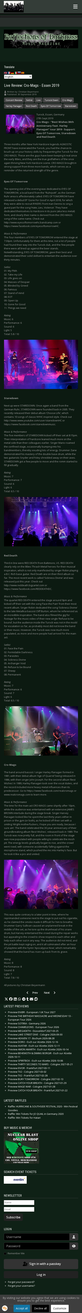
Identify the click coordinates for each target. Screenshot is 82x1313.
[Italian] (16, 72)
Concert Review (14, 100)
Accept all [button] (22, 1308)
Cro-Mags (67, 100)
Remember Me (16, 1253)
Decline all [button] (40, 1308)
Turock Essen (51, 100)
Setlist (29, 100)
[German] (12, 72)
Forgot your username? (21, 1285)
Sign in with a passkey (45, 1264)
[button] (6, 999)
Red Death (31, 106)
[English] (5, 72)
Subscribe (13, 1217)
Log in (41, 1275)
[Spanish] (23, 72)
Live (38, 100)
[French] (9, 72)
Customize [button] (59, 1308)
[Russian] (19, 72)
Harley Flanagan (14, 106)
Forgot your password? (21, 1282)
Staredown (70, 106)
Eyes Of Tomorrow (51, 106)
